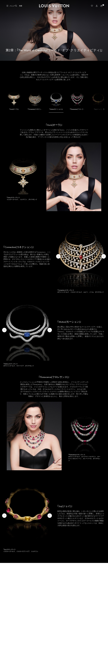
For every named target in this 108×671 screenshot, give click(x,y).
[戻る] (58, 256)
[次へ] (102, 109)
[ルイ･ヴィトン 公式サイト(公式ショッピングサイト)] (54, 6)
